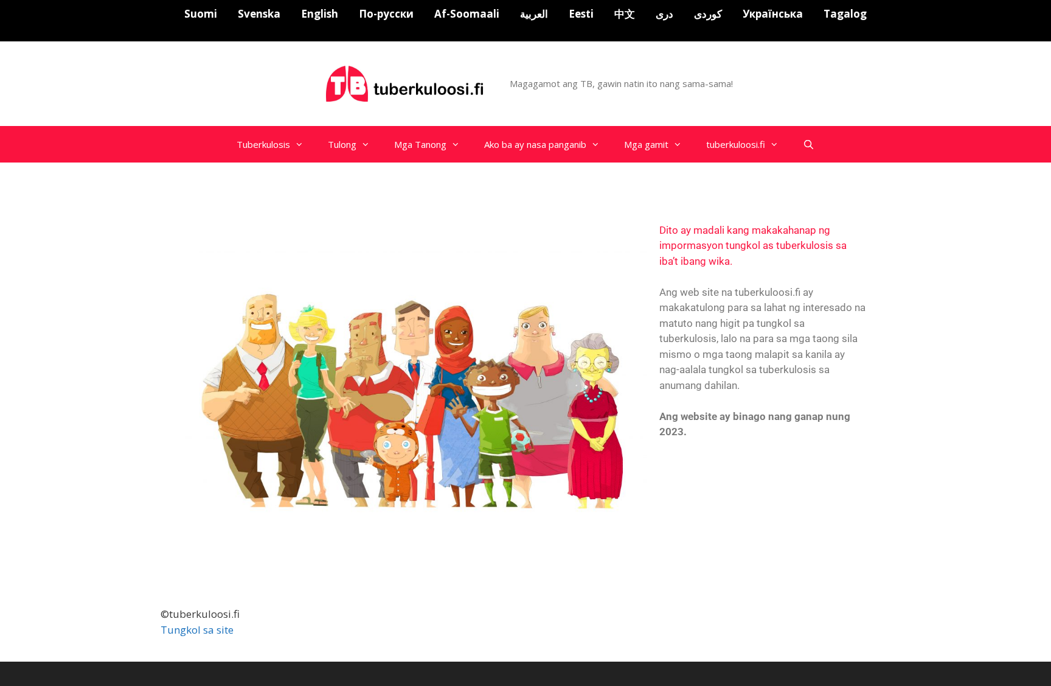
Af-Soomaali (466, 14)
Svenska (259, 14)
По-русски (386, 14)
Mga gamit (646, 144)
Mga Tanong (420, 144)
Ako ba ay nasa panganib (535, 144)
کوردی (708, 14)
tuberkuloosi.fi (735, 144)
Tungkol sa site (197, 630)
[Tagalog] (406, 82)
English (319, 14)
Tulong (342, 144)
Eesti (581, 14)
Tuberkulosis (263, 144)
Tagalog (845, 14)
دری (664, 14)
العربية (534, 14)
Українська (773, 14)
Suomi (200, 14)
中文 (624, 14)
